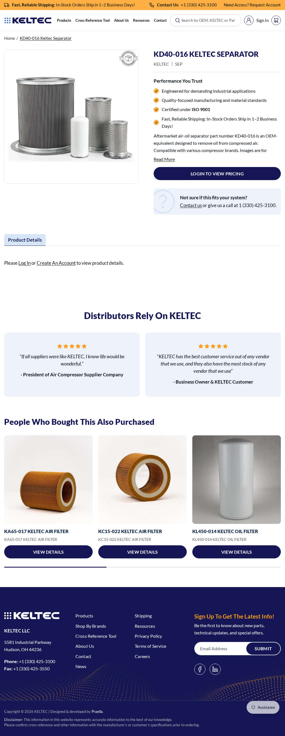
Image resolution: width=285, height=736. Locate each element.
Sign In (262, 20)
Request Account (265, 4)
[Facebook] (199, 669)
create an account (56, 263)
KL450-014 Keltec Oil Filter (225, 531)
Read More (164, 159)
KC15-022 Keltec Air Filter (130, 531)
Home (9, 38)
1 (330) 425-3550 (33, 668)
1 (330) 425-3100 (200, 4)
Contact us (191, 205)
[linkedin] (215, 669)
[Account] (249, 20)
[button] (64, 20)
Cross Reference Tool (92, 20)
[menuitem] (64, 20)
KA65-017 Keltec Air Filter (36, 531)
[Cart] (276, 20)
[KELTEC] (27, 20)
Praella (97, 711)
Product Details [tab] (25, 240)
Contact (160, 20)
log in (24, 263)
